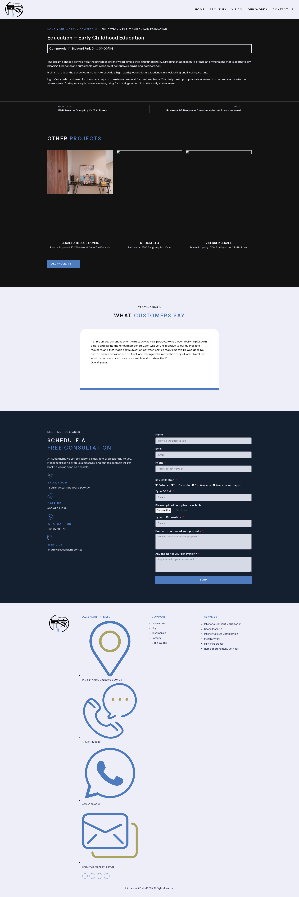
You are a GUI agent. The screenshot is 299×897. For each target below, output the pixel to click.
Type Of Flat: (164, 491)
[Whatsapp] (107, 876)
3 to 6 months (203, 485)
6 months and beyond (229, 485)
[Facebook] (85, 876)
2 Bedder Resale (219, 243)
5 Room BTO (149, 243)
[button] (90, 358)
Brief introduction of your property (178, 531)
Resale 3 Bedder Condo (80, 243)
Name (159, 434)
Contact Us (283, 9)
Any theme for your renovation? (176, 554)
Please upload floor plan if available (178, 505)
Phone (159, 462)
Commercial (88, 29)
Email (159, 448)
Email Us (55, 544)
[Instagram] (92, 876)
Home (200, 9)
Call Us (54, 503)
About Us (218, 9)
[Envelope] (99, 876)
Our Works (257, 9)
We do (237, 9)
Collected (164, 485)
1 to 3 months (182, 485)
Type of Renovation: (168, 517)
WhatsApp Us (59, 524)
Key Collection (165, 480)
